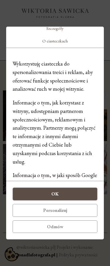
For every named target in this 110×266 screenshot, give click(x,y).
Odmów (55, 227)
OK (55, 194)
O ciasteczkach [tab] (55, 41)
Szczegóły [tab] (55, 28)
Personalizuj (55, 210)
